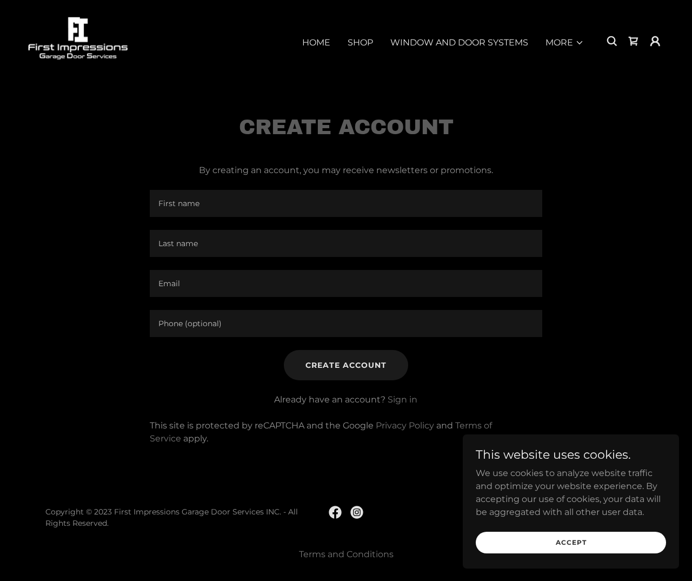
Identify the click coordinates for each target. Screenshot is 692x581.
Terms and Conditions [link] (346, 554)
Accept (571, 542)
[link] (78, 40)
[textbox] (346, 203)
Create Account (346, 365)
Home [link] (316, 42)
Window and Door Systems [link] (459, 42)
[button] (564, 42)
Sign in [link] (402, 399)
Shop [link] (360, 42)
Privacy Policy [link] (405, 425)
